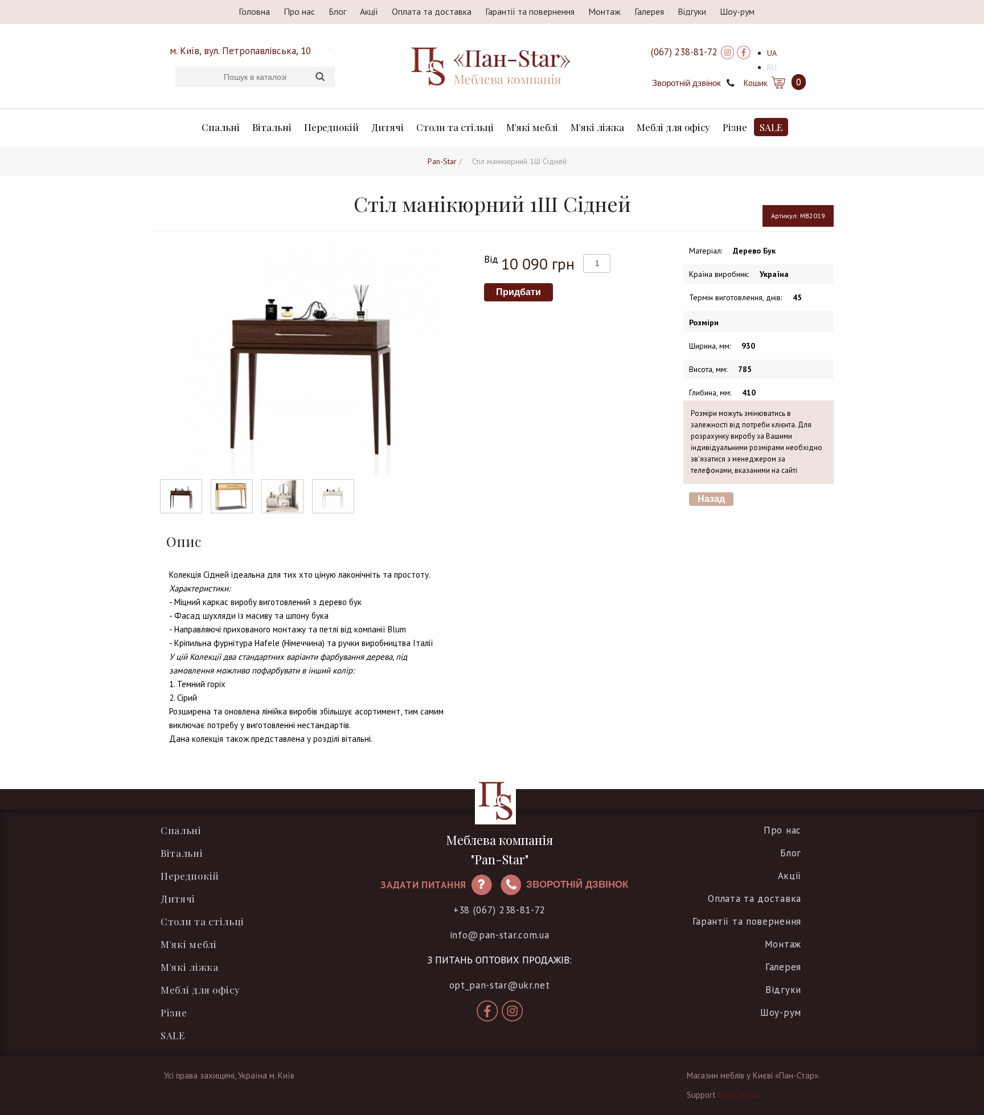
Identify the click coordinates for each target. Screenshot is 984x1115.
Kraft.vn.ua (738, 1094)
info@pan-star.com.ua (500, 935)
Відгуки (692, 11)
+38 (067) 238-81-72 (499, 910)
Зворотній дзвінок (686, 83)
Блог (337, 11)
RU (772, 67)
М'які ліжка (597, 127)
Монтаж (604, 11)
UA (772, 53)
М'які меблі (532, 127)
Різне (735, 127)
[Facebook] (744, 52)
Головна (254, 11)
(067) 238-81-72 (684, 52)
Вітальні (272, 127)
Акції (369, 11)
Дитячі (387, 127)
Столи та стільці (455, 127)
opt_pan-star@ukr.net (499, 985)
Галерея (649, 11)
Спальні (221, 127)
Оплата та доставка (432, 11)
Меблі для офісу (673, 127)
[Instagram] (727, 52)
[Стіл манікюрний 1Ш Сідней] (181, 496)
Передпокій (331, 127)
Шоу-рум (737, 11)
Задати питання (423, 885)
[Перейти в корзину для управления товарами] (777, 82)
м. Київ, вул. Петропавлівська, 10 (240, 50)
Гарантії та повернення (530, 11)
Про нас (299, 11)
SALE (771, 127)
